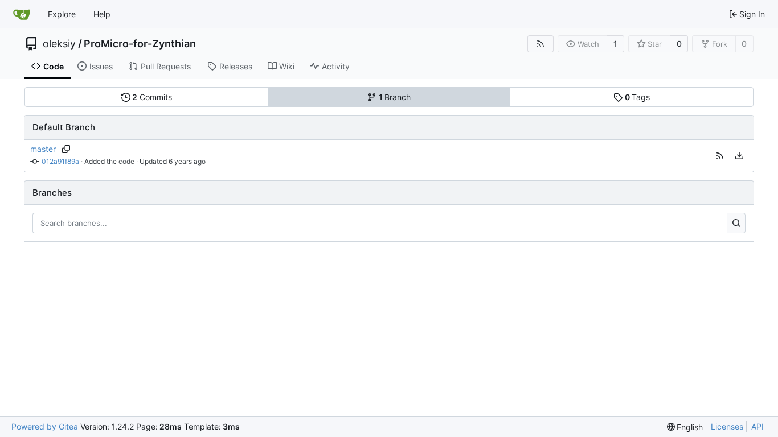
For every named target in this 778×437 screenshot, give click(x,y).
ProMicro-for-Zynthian (140, 44)
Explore (62, 14)
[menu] (739, 155)
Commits (152, 97)
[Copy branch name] (66, 149)
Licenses (727, 426)
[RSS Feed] (540, 43)
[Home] (22, 14)
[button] (719, 155)
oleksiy (59, 44)
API (757, 426)
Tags (637, 97)
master (43, 149)
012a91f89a (60, 161)
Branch (395, 97)
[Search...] (736, 223)
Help (101, 14)
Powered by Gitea (44, 426)
